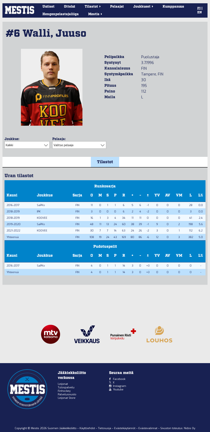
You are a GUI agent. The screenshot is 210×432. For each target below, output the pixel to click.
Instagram (119, 386)
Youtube (118, 389)
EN (199, 12)
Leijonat (63, 384)
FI (199, 8)
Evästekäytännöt (125, 428)
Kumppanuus (173, 7)
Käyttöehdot (88, 428)
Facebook (119, 379)
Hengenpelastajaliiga (60, 14)
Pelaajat (117, 7)
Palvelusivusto (67, 394)
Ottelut (69, 7)
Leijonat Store (66, 398)
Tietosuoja (105, 428)
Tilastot (105, 162)
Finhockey (64, 391)
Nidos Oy (189, 428)
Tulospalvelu (66, 387)
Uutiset (48, 7)
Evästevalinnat (147, 428)
